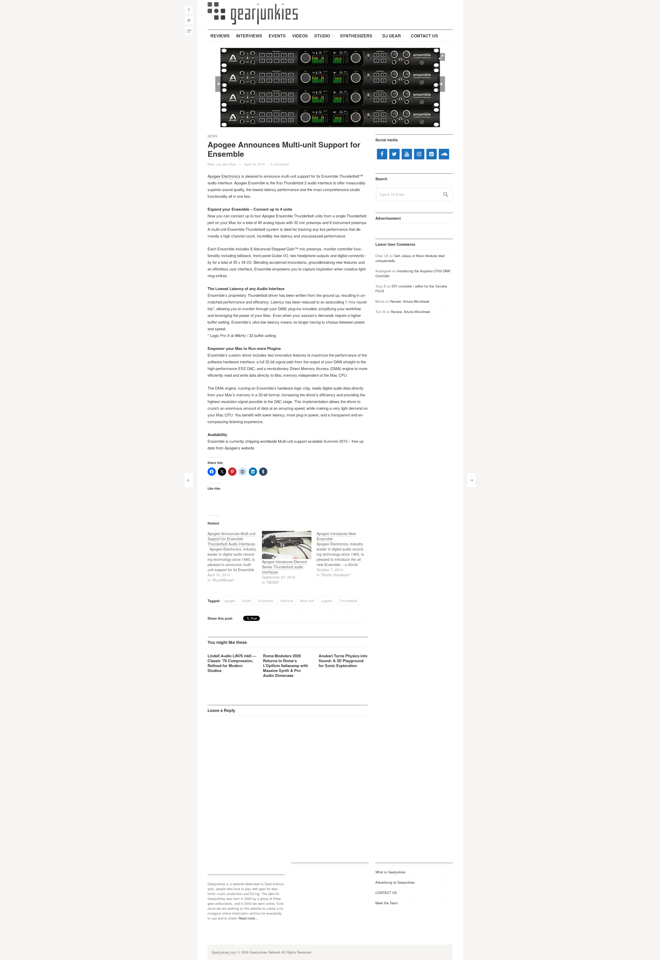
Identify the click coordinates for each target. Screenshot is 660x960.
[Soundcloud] (444, 154)
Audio (246, 600)
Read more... (248, 918)
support (326, 600)
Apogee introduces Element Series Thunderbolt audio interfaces (284, 567)
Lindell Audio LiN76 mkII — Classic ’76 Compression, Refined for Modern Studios (232, 663)
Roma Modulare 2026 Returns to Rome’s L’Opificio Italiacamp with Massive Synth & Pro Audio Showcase (285, 665)
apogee (229, 600)
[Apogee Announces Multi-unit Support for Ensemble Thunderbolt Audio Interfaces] (235, 556)
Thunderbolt (348, 600)
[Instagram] (419, 154)
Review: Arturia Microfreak (410, 301)
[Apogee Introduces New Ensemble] (344, 554)
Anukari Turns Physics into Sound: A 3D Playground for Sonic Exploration (343, 660)
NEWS (213, 136)
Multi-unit (307, 600)
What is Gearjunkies (390, 871)
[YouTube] (407, 154)
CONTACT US (386, 892)
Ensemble (265, 600)
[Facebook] (382, 154)
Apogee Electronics (224, 176)
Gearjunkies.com (224, 952)
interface (286, 600)
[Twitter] (394, 154)
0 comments (279, 164)
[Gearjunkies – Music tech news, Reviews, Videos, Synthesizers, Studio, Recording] (253, 13)
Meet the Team (386, 902)
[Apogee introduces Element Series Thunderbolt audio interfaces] (286, 545)
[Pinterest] (431, 154)
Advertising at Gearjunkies (395, 882)
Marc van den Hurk (222, 164)
